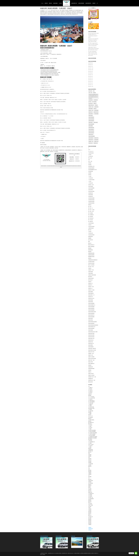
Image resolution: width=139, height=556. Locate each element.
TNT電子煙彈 (90, 463)
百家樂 (92, 553)
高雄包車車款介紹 (74, 3)
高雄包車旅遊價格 (81, 3)
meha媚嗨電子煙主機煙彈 (92, 436)
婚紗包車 (89, 229)
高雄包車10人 (90, 283)
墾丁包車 (90, 101)
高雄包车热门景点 (91, 351)
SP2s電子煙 (90, 399)
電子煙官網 (90, 439)
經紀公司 (89, 452)
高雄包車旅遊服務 (91, 310)
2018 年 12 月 (90, 86)
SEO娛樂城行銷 (90, 493)
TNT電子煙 (90, 425)
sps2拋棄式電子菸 (91, 400)
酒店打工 (89, 514)
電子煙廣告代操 (91, 422)
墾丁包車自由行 (77, 11)
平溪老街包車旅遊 (91, 234)
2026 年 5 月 (90, 66)
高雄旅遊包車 (96, 143)
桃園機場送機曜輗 (91, 254)
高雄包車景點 (96, 122)
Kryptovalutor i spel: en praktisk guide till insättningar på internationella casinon (93, 48)
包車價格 (89, 456)
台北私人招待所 (91, 444)
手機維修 (89, 527)
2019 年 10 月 (90, 69)
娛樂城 (89, 487)
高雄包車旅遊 (73, 12)
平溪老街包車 (90, 233)
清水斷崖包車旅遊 (91, 261)
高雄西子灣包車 (91, 373)
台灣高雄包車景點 (91, 201)
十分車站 (89, 181)
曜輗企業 (95, 103)
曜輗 (89, 241)
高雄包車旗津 (62, 14)
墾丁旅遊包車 (45, 12)
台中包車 (89, 488)
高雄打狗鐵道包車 (91, 363)
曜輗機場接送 (90, 249)
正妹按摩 (89, 508)
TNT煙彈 (89, 426)
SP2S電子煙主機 (91, 406)
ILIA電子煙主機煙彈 (91, 435)
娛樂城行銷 (90, 492)
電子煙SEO (90, 423)
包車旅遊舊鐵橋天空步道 (92, 169)
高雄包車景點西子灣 (91, 326)
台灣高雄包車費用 (91, 203)
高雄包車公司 (91, 112)
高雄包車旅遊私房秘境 (92, 311)
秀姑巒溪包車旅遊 (91, 263)
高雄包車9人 (90, 284)
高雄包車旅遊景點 (91, 120)
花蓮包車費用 (90, 273)
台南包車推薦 (90, 186)
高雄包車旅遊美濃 (91, 313)
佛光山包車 (53, 10)
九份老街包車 (90, 156)
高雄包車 (42, 10)
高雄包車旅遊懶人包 (43, 14)
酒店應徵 (89, 471)
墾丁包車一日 (90, 208)
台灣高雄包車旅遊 (91, 199)
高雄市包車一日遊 (91, 360)
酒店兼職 (89, 412)
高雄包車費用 (96, 139)
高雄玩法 (89, 371)
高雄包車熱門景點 (68, 14)
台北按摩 (89, 506)
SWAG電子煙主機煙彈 (92, 430)
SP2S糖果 (90, 443)
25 (88, 147)
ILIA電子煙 (90, 388)
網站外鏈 (89, 479)
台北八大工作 (90, 416)
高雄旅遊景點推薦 (91, 368)
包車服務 (53, 11)
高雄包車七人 (90, 288)
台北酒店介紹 (90, 497)
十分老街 (89, 176)
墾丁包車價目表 (67, 11)
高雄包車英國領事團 (92, 136)
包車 (56, 10)
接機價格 (89, 238)
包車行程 (89, 459)
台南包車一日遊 (91, 184)
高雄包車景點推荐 (91, 323)
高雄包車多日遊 (96, 112)
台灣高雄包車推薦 (91, 198)
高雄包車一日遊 (63, 12)
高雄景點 (89, 370)
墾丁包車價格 (61, 11)
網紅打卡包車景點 (91, 264)
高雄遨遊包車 (90, 378)
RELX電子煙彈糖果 (91, 401)
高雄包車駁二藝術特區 (92, 348)
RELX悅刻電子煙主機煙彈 (92, 432)
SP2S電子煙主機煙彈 (91, 434)
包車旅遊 (66, 10)
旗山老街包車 (50, 12)
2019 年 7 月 (90, 74)
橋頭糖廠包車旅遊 (91, 256)
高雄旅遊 (89, 365)
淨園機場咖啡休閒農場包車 (92, 259)
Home (42, 3)
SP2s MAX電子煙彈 (91, 397)
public (89, 149)
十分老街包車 (90, 177)
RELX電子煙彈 (90, 410)
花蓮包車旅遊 (96, 106)
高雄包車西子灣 (74, 14)
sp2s (89, 386)
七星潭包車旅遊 (91, 152)
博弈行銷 (89, 490)
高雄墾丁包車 (96, 141)
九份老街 (89, 154)
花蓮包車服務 (91, 108)
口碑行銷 (89, 529)
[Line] (135, 553)
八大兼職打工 (90, 387)
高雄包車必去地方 (91, 298)
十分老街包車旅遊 (91, 179)
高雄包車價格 (96, 110)
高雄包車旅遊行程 (88, 3)
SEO (89, 467)
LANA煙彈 (90, 409)
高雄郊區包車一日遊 (91, 380)
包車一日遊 (59, 10)
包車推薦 (89, 454)
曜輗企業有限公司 (91, 105)
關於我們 (46, 3)
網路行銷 (89, 418)
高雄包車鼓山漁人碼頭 (92, 350)
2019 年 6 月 (90, 76)
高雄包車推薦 (68, 12)
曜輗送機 (89, 251)
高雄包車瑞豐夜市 (91, 129)
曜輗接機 (89, 248)
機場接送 (89, 258)
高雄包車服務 (55, 3)
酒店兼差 (89, 470)
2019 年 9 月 (90, 71)
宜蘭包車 (89, 485)
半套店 (89, 507)
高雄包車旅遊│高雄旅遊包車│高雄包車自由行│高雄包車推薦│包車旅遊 (70, 553)
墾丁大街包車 (90, 219)
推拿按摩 (89, 448)
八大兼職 (89, 413)
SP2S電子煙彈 (90, 403)
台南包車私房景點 (91, 191)
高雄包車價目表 (91, 293)
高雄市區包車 (91, 143)
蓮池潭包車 (55, 12)
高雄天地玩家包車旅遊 (92, 358)
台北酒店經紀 (90, 417)
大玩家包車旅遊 (91, 223)
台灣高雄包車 (90, 196)
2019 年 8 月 (90, 73)
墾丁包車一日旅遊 (91, 209)
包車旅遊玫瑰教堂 (78, 10)
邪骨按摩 (89, 499)
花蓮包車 (96, 105)
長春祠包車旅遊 (91, 278)
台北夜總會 (90, 494)
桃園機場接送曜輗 (91, 253)
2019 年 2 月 (90, 83)
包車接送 (63, 10)
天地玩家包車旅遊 (91, 226)
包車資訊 (57, 11)
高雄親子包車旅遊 (91, 375)
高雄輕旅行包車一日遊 (92, 376)
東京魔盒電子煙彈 (91, 408)
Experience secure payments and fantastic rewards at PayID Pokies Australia (93, 40)
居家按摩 (89, 519)
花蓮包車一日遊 (91, 106)
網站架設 (89, 421)
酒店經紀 (89, 414)
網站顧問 (89, 395)
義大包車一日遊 (91, 266)
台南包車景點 (90, 189)
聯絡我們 (94, 3)
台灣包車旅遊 (90, 194)
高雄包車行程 (90, 341)
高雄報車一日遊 (91, 141)
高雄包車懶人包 (91, 113)
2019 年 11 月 (90, 68)
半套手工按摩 (90, 505)
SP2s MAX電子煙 (91, 396)
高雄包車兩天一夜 (91, 294)
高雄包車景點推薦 (91, 124)
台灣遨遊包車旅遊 (43, 553)
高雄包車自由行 (91, 134)
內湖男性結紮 (90, 528)
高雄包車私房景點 (91, 131)
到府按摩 (89, 520)
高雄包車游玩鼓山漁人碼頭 (92, 331)
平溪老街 (89, 231)
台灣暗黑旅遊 (90, 449)
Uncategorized (90, 151)
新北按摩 (89, 518)
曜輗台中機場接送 (91, 246)
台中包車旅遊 (90, 483)
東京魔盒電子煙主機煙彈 (92, 437)
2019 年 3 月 (90, 81)
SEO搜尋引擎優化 (91, 419)
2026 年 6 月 (90, 64)
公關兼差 (89, 472)
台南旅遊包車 (90, 193)
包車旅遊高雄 (49, 11)
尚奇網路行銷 (90, 450)
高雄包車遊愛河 (91, 346)
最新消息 (50, 3)
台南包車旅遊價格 (91, 188)
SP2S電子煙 (90, 391)
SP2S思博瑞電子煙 (91, 441)
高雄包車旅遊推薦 (50, 14)
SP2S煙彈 (90, 405)
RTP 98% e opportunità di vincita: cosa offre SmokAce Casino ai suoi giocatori (93, 44)
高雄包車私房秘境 (91, 132)
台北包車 (60, 3)
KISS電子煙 (90, 392)
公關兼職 (89, 474)
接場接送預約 (90, 236)
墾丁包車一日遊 (91, 211)
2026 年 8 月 (90, 63)
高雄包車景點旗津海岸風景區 (93, 325)
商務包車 (89, 204)
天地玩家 (89, 224)
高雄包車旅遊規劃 (91, 316)
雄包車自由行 (90, 279)
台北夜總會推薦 (91, 498)
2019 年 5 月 (90, 78)
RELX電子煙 (90, 390)
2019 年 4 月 (90, 79)
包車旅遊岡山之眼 (71, 10)
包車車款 (89, 458)
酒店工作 (89, 502)
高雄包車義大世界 (91, 338)
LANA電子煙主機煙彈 (92, 431)
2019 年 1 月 (90, 84)
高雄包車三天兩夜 (91, 289)
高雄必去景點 (90, 361)
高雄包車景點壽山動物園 (92, 321)
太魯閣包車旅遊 (91, 228)
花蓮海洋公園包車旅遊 (92, 274)
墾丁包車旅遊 (72, 11)
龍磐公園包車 (90, 381)
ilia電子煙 (89, 394)
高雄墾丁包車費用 (91, 356)
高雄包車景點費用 (91, 328)
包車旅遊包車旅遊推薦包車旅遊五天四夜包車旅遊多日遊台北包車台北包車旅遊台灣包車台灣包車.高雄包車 (93, 96)
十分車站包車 (90, 183)
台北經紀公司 (90, 516)
